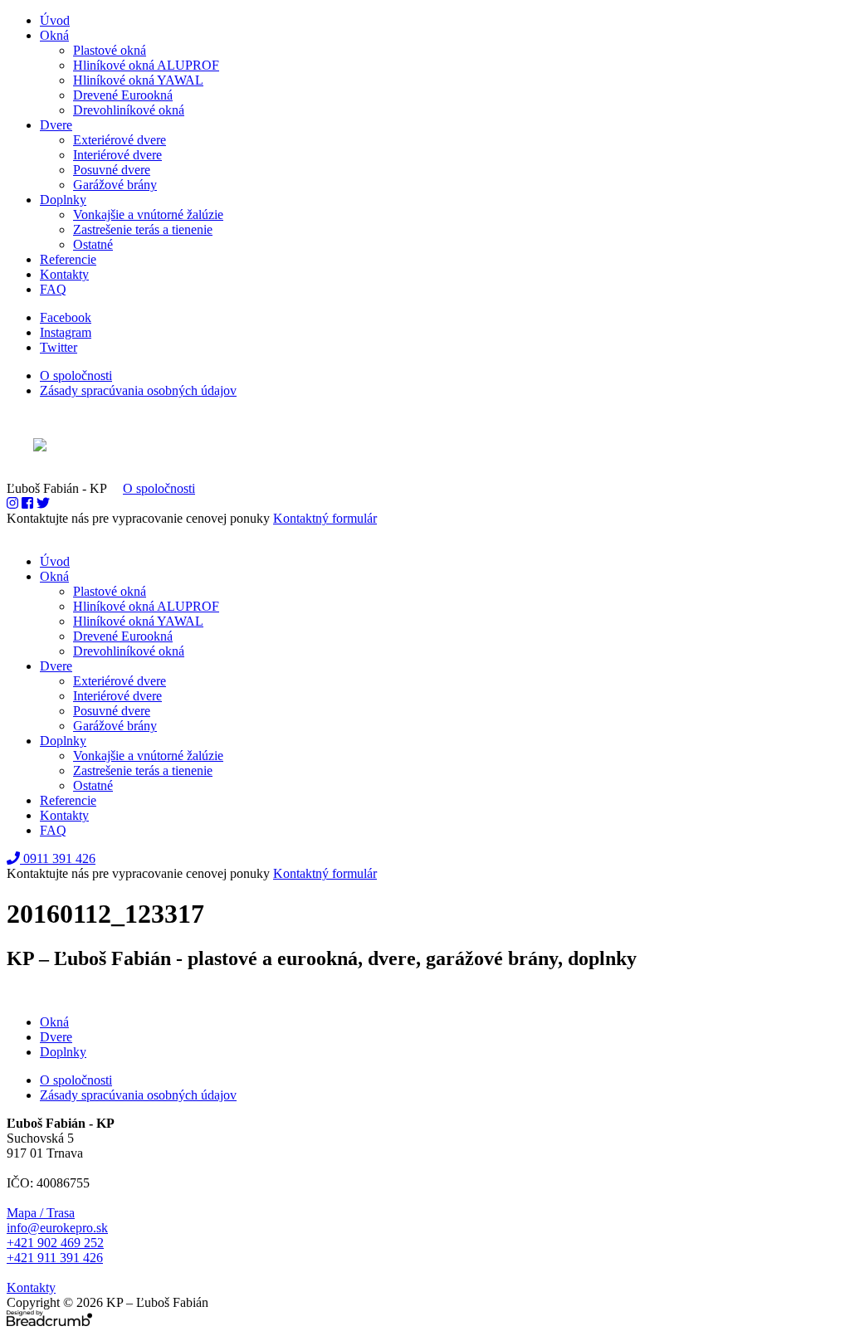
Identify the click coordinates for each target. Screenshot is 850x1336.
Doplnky (63, 200)
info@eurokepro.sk (57, 1228)
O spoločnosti (76, 375)
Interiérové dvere (117, 155)
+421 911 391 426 (55, 1258)
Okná (54, 35)
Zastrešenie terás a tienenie (142, 229)
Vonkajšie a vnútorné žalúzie (148, 214)
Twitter (58, 347)
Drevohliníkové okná (128, 110)
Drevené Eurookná (123, 95)
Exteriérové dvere (119, 140)
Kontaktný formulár (325, 518)
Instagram (65, 332)
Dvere (56, 125)
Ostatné (93, 244)
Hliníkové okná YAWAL (138, 80)
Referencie (68, 259)
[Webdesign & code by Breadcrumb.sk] (425, 446)
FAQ (53, 289)
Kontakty (64, 274)
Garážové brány (115, 185)
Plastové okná (109, 50)
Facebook (65, 317)
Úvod (55, 20)
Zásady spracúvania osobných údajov (138, 390)
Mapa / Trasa (41, 1213)
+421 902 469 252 (55, 1243)
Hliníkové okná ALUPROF (146, 65)
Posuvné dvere (111, 170)
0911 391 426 (57, 858)
